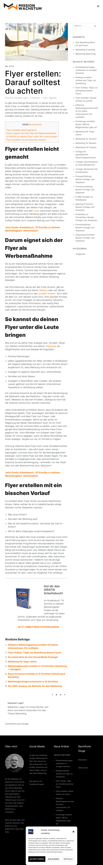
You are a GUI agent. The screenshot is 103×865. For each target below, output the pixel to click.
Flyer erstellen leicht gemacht (21, 130)
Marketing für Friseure (85, 147)
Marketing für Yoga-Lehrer (22, 661)
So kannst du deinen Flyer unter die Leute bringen (31, 136)
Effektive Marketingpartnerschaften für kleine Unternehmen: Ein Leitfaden (86, 111)
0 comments (35, 98)
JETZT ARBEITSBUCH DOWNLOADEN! (38, 627)
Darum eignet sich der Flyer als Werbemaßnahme (31, 133)
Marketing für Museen (85, 143)
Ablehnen (53, 859)
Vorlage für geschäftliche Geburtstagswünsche (85, 154)
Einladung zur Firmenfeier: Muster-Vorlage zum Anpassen (86, 217)
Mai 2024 (9, 66)
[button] (73, 831)
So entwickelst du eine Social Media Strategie (33, 657)
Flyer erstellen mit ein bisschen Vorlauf (26, 139)
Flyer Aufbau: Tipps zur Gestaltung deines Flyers (34, 652)
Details (68, 859)
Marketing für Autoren (85, 139)
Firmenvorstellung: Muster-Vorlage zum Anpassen (85, 189)
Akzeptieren (37, 859)
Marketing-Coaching (85, 49)
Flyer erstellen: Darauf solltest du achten (33, 82)
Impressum (82, 760)
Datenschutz (83, 768)
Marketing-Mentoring (85, 54)
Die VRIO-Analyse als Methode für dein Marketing (35, 686)
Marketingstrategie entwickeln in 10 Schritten (33, 681)
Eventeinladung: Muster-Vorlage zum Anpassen (85, 227)
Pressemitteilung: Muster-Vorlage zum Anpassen (85, 179)
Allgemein (53, 98)
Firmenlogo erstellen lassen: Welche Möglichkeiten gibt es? (86, 124)
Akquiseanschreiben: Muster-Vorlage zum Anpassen (85, 237)
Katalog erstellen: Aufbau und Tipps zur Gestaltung (85, 80)
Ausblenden (35, 124)
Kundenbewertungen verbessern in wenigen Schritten (86, 70)
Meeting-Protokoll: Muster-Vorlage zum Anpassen (85, 207)
